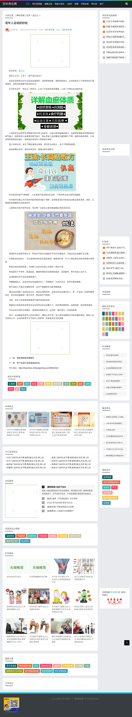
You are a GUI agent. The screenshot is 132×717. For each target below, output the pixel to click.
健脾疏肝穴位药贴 (14, 671)
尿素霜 (57, 666)
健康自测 (51, 507)
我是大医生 (59, 4)
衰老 (20, 384)
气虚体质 (21, 536)
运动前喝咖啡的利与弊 (114, 368)
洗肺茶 (53, 536)
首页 (28, 15)
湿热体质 (63, 536)
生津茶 (106, 503)
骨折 (27, 384)
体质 (73, 384)
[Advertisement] (50, 51)
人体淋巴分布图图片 (65, 511)
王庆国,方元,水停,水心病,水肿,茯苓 (118, 449)
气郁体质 (43, 536)
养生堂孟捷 (11, 666)
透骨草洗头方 (12, 541)
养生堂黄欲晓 (60, 671)
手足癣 (79, 666)
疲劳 (41, 384)
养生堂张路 (47, 671)
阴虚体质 (32, 536)
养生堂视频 (37, 4)
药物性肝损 (46, 666)
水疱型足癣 (68, 666)
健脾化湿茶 (75, 536)
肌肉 (23, 389)
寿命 (66, 384)
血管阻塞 (107, 477)
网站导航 (20, 15)
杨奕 (49, 498)
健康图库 (51, 511)
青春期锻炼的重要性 (25, 358)
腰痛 (48, 384)
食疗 (102, 4)
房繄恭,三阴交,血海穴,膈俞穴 (118, 258)
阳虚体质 (25, 541)
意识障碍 (107, 492)
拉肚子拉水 (61, 487)
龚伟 (36, 666)
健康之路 (48, 4)
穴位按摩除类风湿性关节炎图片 (117, 436)
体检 (34, 384)
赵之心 (36, 15)
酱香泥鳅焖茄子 (110, 498)
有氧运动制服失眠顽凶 (114, 387)
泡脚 (76, 4)
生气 (11, 389)
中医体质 (85, 4)
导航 (28, 4)
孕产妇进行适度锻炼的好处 (28, 363)
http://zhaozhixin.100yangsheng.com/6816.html (38, 368)
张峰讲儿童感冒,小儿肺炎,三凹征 (117, 417)
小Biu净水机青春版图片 (114, 423)
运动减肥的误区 (111, 394)
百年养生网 (10, 3)
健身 (80, 384)
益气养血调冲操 (32, 671)
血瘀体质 (10, 536)
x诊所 (69, 4)
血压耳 (106, 487)
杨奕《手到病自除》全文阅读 (65, 498)
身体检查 (57, 384)
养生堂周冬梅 (25, 666)
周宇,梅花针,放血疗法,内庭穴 (118, 247)
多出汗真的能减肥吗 (113, 381)
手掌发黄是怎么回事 (65, 507)
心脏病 (12, 384)
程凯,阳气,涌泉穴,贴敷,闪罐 (118, 268)
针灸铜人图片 (110, 430)
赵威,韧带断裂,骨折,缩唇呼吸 (118, 278)
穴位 (49, 503)
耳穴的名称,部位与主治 (62, 503)
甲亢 (114, 487)
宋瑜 (87, 666)
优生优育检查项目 (111, 482)
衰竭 (88, 384)
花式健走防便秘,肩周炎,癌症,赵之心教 (119, 362)
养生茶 (94, 4)
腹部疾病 (51, 487)
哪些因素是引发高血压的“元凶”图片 (118, 456)
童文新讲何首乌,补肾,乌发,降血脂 (117, 443)
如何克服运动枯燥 (112, 355)
